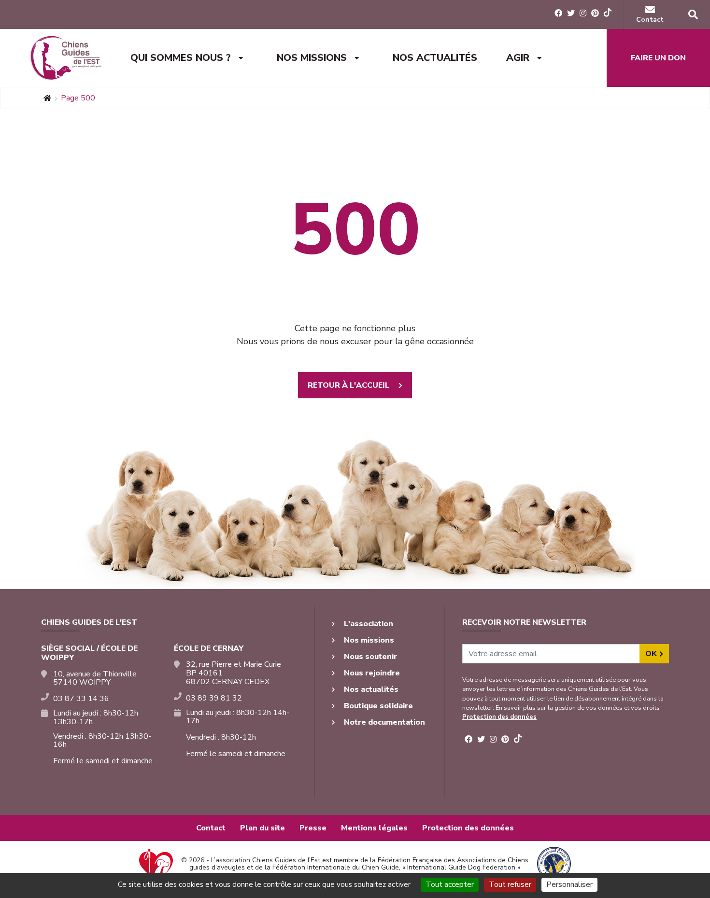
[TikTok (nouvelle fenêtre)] (607, 14)
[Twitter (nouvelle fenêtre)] (571, 13)
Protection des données (499, 717)
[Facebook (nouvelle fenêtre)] (558, 13)
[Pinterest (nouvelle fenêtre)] (595, 13)
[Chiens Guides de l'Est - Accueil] (65, 58)
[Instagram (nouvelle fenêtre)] (583, 13)
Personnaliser (569, 884)
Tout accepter (450, 884)
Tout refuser (510, 884)
